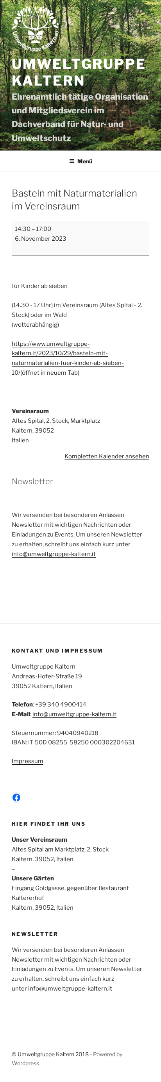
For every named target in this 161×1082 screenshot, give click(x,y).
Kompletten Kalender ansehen (106, 456)
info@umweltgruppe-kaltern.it (54, 554)
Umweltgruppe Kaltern (79, 72)
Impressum (27, 761)
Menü (84, 161)
